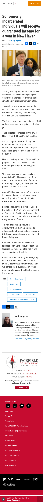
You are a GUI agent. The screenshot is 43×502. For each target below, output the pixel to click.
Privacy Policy (9, 421)
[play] (3, 499)
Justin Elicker (15, 294)
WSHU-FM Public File (12, 456)
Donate (35, 3)
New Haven (14, 284)
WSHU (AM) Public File (13, 451)
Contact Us (8, 416)
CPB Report (9, 436)
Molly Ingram (16, 41)
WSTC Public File (11, 466)
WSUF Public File (10, 461)
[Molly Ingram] (7, 320)
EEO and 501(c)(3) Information (16, 431)
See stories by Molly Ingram (27, 338)
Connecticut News (16, 279)
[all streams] (40, 499)
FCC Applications (11, 446)
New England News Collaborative (22, 299)
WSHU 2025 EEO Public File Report (17, 426)
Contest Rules (10, 441)
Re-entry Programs (16, 289)
